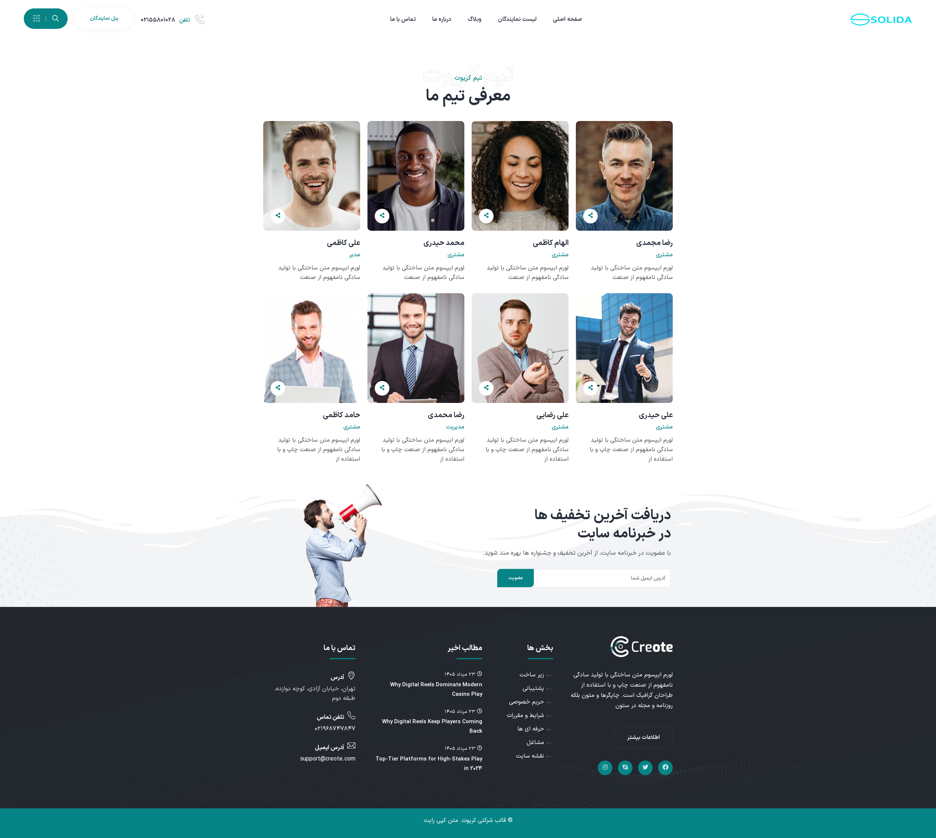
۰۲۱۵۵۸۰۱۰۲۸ (158, 20)
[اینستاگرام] (605, 767)
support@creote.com (327, 759)
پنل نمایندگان (104, 18)
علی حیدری (656, 415)
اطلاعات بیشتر (643, 737)
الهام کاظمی (551, 243)
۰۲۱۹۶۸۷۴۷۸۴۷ (335, 728)
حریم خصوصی (526, 702)
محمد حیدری (443, 243)
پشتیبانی (533, 688)
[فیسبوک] (665, 767)
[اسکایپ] (625, 767)
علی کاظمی (343, 243)
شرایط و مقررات (525, 715)
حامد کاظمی (341, 415)
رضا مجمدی (654, 243)
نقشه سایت (530, 756)
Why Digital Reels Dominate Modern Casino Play (436, 690)
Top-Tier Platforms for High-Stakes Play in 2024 (428, 764)
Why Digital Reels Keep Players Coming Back (432, 727)
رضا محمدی (446, 415)
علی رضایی (552, 415)
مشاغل (535, 742)
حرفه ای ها (530, 729)
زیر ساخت (532, 675)
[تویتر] (645, 767)
